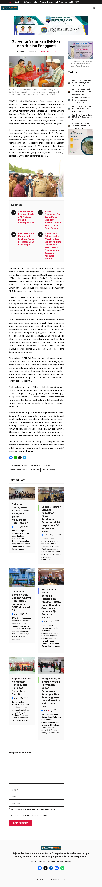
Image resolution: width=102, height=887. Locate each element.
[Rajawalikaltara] (9, 7)
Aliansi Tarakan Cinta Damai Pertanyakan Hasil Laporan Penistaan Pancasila (81, 84)
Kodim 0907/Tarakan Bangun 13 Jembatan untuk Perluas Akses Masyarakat (81, 109)
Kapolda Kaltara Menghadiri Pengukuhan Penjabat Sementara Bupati (21, 686)
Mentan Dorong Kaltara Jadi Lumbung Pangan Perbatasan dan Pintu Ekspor (26, 239)
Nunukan (36, 465)
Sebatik (35, 470)
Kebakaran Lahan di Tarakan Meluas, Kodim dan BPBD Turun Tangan (82, 92)
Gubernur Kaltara (19, 465)
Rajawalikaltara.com (48, 51)
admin (21, 51)
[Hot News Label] (10, 2)
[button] (94, 8)
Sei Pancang (49, 470)
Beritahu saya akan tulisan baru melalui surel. (29, 815)
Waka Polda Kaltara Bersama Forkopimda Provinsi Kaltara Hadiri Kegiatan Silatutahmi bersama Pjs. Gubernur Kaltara (51, 603)
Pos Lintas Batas (19, 470)
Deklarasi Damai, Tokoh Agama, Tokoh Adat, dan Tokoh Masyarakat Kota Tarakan (20, 513)
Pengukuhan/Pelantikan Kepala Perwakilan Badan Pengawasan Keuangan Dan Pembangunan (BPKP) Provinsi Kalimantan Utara (51, 692)
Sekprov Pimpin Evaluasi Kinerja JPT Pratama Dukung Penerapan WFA (26, 217)
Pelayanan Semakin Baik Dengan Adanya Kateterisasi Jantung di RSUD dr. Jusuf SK (21, 601)
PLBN (47, 465)
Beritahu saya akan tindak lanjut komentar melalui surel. (33, 809)
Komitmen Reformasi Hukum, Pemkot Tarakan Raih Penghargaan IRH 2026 (47, 2)
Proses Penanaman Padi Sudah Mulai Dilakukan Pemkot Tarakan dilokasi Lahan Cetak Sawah (53, 219)
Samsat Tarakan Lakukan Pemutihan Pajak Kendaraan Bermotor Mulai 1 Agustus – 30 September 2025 (51, 519)
